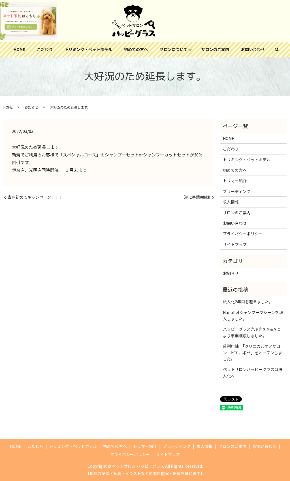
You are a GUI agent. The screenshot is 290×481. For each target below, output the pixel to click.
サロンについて (173, 49)
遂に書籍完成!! (197, 197)
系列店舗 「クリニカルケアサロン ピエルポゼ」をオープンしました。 (252, 352)
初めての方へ (136, 49)
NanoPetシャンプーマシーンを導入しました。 (253, 315)
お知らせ (31, 107)
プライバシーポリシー (243, 233)
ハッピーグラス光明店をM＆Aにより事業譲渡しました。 (251, 332)
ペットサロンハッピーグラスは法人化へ (252, 372)
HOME (19, 49)
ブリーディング (236, 191)
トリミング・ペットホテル (88, 49)
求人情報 (231, 202)
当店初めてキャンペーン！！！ (35, 197)
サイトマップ (235, 244)
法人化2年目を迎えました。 (248, 301)
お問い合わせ (253, 49)
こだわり (45, 49)
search (277, 49)
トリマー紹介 (235, 180)
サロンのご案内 (215, 49)
